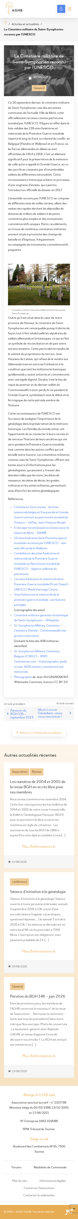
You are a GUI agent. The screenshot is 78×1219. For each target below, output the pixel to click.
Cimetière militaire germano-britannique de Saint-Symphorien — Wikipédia (41, 617)
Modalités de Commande (50, 1167)
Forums (16, 1167)
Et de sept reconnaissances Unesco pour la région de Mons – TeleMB (41, 530)
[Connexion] (61, 9)
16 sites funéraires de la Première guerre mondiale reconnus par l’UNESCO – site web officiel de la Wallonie (40, 543)
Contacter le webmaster (39, 1195)
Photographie (23, 677)
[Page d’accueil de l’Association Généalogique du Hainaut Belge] (14, 9)
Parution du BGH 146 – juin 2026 (37, 996)
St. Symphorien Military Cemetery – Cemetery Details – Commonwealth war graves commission (40, 630)
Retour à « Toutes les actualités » (41, 733)
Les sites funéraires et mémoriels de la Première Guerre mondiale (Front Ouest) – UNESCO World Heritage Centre (42, 584)
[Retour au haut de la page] (74, 1209)
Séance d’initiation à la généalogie (38, 891)
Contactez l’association (39, 1188)
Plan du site (19, 1181)
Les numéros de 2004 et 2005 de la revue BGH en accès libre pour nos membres (37, 787)
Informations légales (53, 1181)
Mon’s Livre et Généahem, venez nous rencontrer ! (50, 713)
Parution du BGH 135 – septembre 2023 (21, 713)
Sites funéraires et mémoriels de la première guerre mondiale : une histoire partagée (39, 600)
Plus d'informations (37, 846)
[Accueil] (5, 24)
